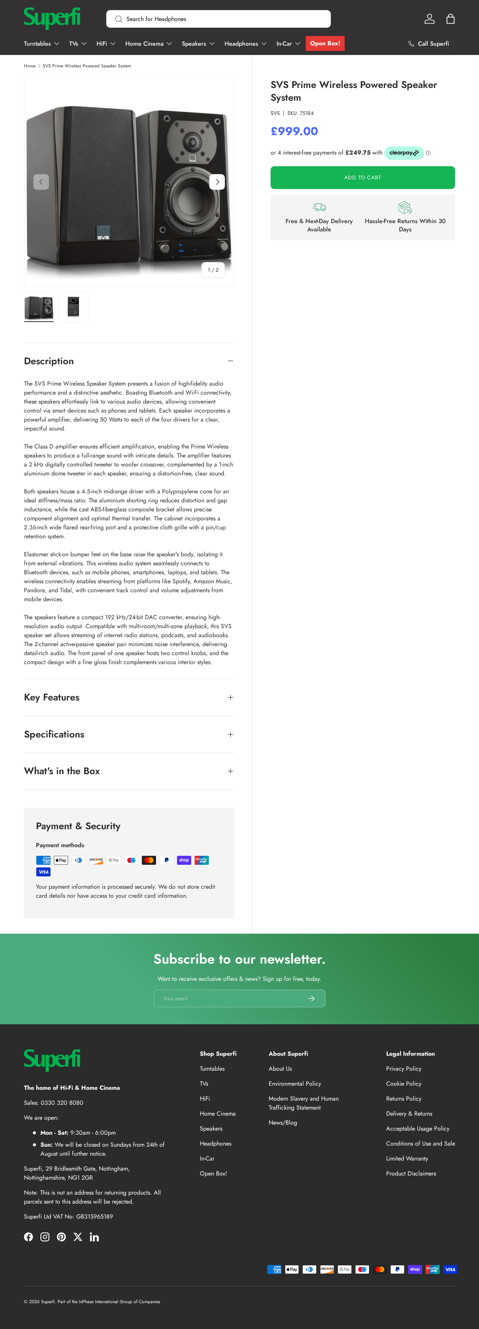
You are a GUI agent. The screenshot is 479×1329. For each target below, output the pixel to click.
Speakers (194, 43)
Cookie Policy (403, 1083)
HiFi (102, 43)
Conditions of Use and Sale (420, 1143)
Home (30, 66)
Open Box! (325, 43)
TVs (73, 43)
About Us (280, 1068)
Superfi (48, 1301)
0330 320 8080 (62, 1102)
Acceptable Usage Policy (417, 1128)
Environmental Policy (295, 1083)
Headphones (241, 43)
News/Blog (283, 1122)
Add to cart (362, 177)
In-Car (284, 43)
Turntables (37, 43)
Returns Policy (403, 1098)
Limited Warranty (407, 1158)
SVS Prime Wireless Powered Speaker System (87, 66)
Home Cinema (144, 43)
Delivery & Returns (409, 1113)
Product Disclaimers (411, 1173)
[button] (450, 18)
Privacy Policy (403, 1068)
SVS (275, 113)
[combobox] (218, 19)
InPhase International (98, 1301)
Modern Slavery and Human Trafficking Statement (304, 1103)
